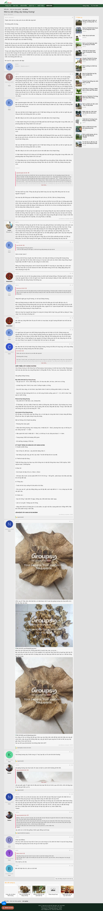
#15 (72, 812)
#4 (72, 222)
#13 (72, 765)
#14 (72, 794)
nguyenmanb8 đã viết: (21, 770)
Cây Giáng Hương (20, 368)
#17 (72, 850)
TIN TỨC (15, 5)
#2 (72, 74)
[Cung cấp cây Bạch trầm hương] (10, 889)
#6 (72, 273)
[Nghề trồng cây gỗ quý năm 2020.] (67, 889)
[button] (35, 5)
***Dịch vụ (79, 17)
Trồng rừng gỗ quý (53, 894)
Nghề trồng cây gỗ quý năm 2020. (67, 895)
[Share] (72, 17)
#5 (72, 242)
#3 (72, 99)
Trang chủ (8, 5)
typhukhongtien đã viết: (22, 172)
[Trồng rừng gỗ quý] (53, 889)
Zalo (4, 903)
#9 (72, 329)
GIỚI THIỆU (41, 5)
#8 (72, 317)
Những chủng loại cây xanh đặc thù (38, 895)
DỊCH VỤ (31, 5)
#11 (72, 521)
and (23, 833)
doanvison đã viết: (20, 288)
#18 (72, 865)
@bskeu (17, 797)
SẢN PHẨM (23, 5)
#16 (72, 837)
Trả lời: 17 (12, 17)
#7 (72, 285)
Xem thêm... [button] (44, 185)
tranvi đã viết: (19, 245)
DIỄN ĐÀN (49, 5)
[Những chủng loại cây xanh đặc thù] (39, 889)
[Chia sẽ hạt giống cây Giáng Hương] (24, 889)
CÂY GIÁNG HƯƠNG (29, 366)
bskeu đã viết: (19, 853)
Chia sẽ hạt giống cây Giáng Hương (24, 895)
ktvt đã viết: (19, 350)
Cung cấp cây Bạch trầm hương (10, 895)
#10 (72, 344)
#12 (72, 751)
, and (24, 747)
